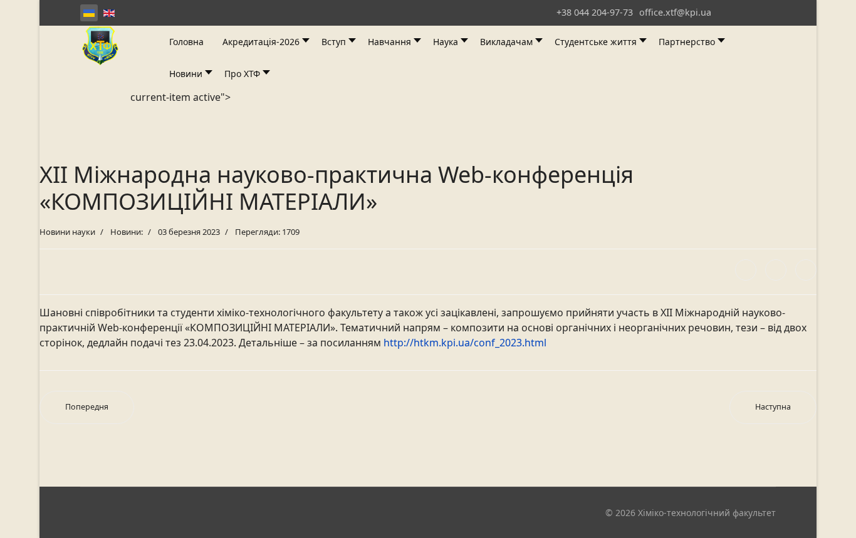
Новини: (126, 231)
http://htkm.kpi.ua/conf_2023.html (465, 342)
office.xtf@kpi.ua (675, 12)
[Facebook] (745, 270)
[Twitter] (775, 270)
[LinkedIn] (806, 270)
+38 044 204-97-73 (594, 12)
